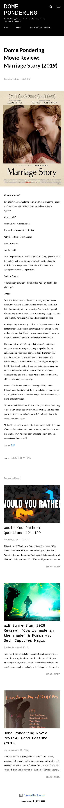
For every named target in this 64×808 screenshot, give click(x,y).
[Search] (51, 6)
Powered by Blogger (34, 795)
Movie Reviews (21, 457)
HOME (6, 28)
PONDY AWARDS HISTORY (40, 28)
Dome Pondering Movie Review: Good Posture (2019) (25, 738)
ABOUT (19, 28)
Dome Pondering (20, 10)
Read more (53, 566)
